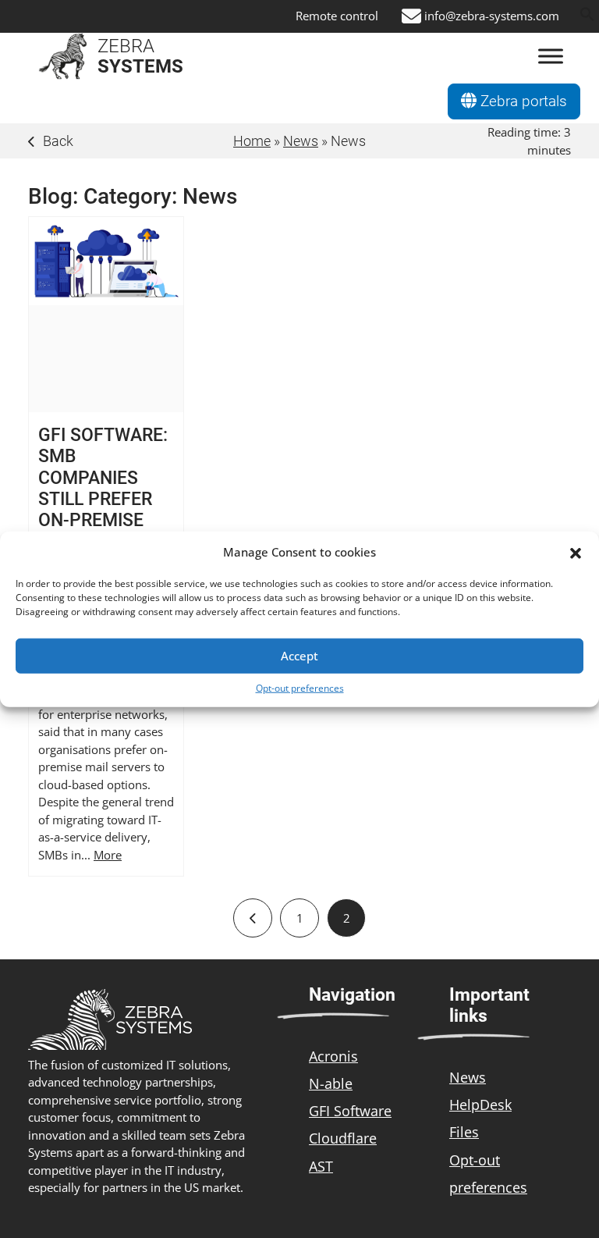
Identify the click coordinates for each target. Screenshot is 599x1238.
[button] (575, 552)
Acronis (333, 1056)
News (300, 141)
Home (252, 141)
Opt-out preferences (300, 687)
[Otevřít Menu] (550, 56)
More (108, 855)
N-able (331, 1083)
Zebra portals (522, 101)
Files (464, 1131)
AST (321, 1166)
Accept (299, 655)
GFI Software (350, 1110)
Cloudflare (343, 1138)
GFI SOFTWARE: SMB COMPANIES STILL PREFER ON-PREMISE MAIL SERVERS (103, 488)
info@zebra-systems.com (491, 16)
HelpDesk (480, 1104)
